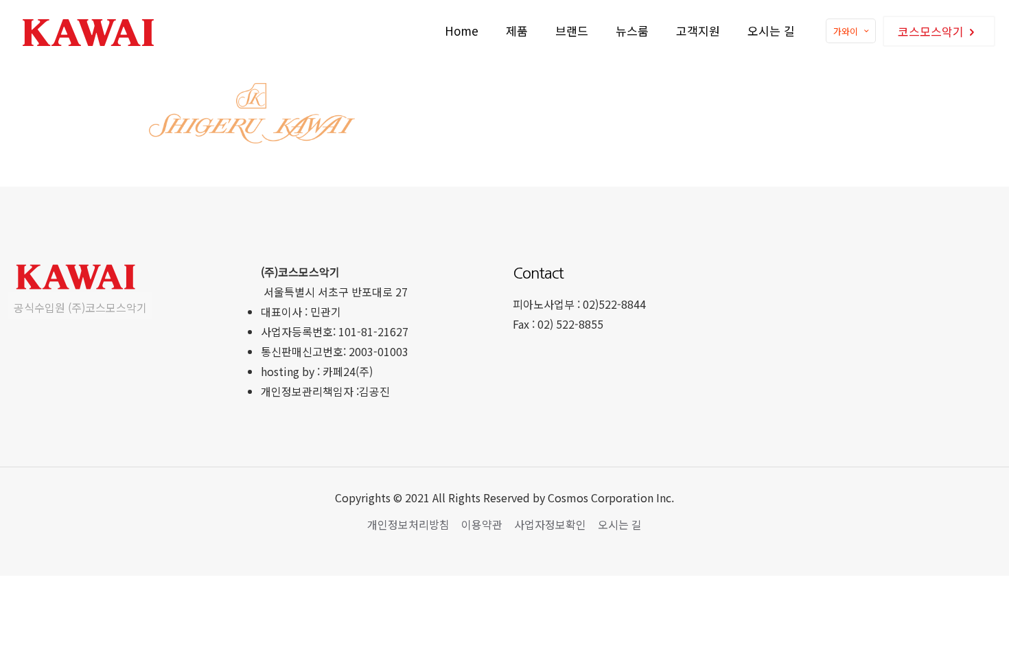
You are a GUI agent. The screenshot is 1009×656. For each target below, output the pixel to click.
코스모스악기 (931, 31)
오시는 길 (620, 524)
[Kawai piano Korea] (89, 31)
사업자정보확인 (550, 524)
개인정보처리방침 (408, 524)
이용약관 (481, 524)
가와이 (845, 31)
